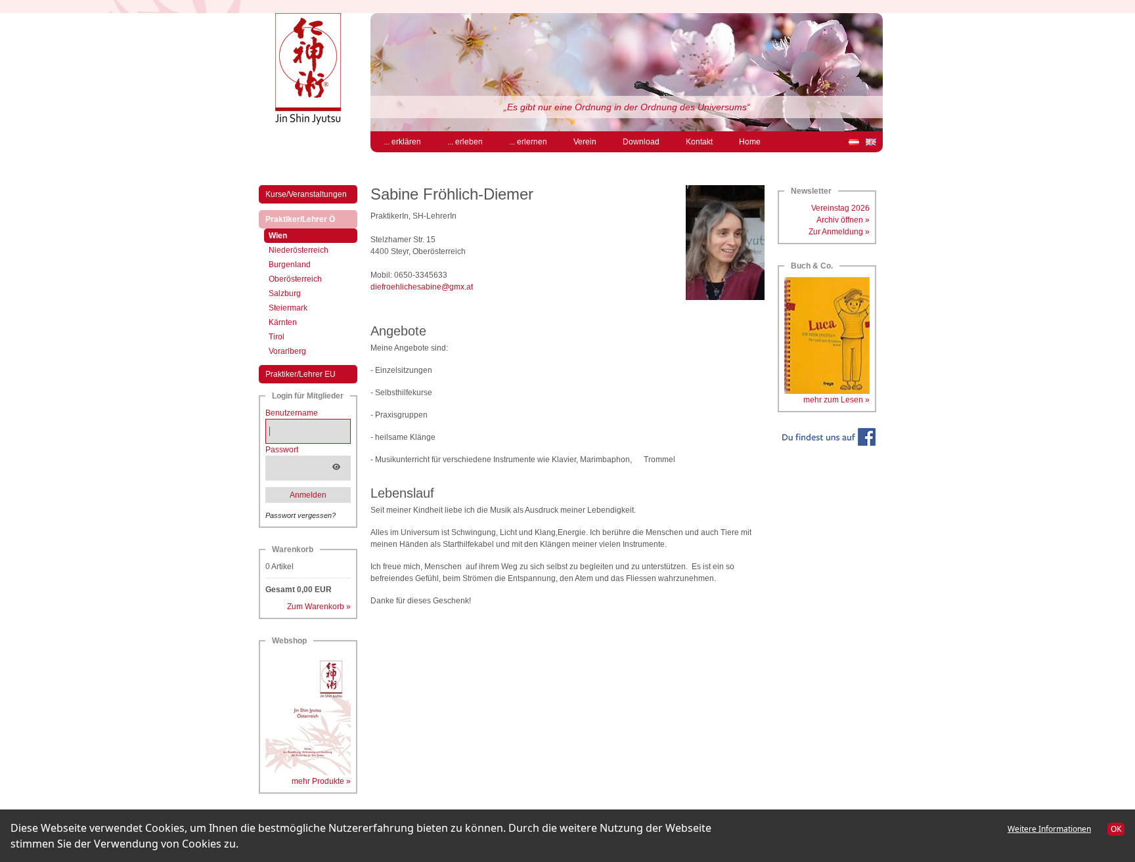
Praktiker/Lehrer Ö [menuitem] (311, 219)
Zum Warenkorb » (319, 606)
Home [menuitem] (750, 141)
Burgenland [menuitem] (290, 264)
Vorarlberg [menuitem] (287, 351)
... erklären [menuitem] (402, 141)
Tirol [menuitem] (276, 336)
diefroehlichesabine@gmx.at (421, 286)
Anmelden (308, 495)
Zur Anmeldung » (839, 231)
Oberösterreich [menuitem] (295, 279)
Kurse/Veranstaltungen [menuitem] (306, 194)
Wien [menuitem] (289, 235)
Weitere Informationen (1049, 828)
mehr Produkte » (321, 781)
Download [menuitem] (641, 141)
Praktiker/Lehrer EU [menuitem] (300, 374)
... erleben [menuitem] (465, 141)
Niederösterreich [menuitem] (298, 250)
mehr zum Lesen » (836, 399)
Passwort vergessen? (300, 515)
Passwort (281, 449)
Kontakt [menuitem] (699, 141)
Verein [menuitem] (584, 141)
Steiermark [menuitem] (288, 307)
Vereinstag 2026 (840, 208)
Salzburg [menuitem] (285, 293)
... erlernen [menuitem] (528, 141)
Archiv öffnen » (843, 220)
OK (1116, 828)
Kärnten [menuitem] (283, 322)
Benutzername (291, 413)
